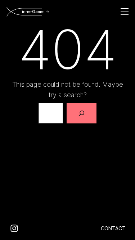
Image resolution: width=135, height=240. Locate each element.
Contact (113, 228)
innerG (32, 11)
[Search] (81, 113)
